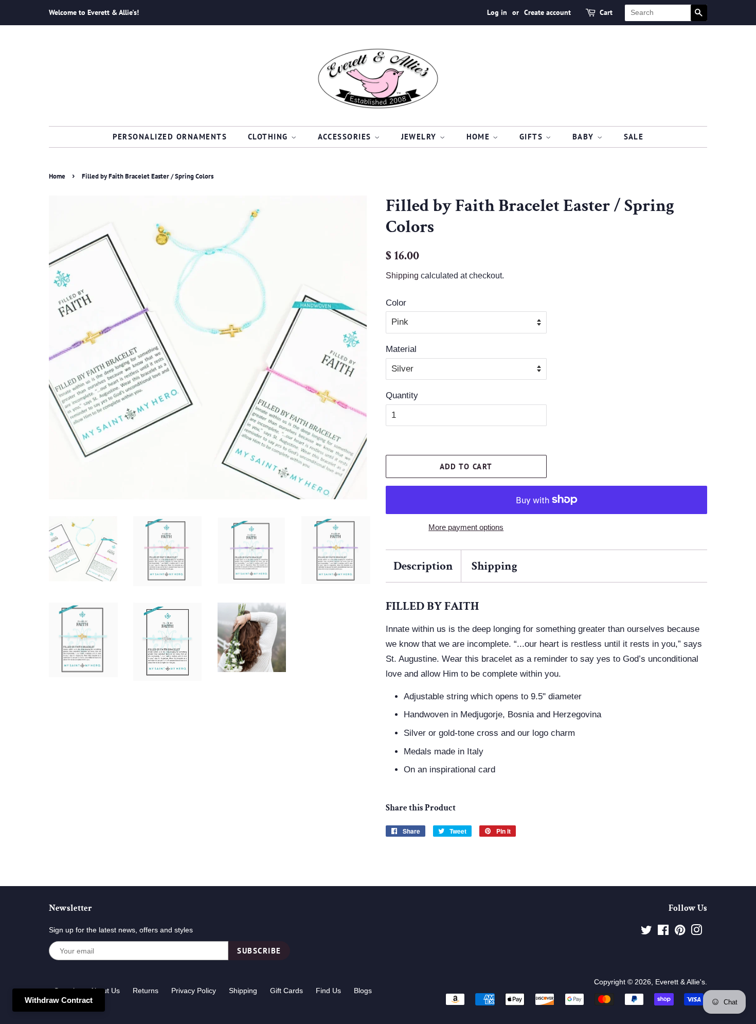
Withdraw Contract (59, 1000)
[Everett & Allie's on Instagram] (696, 932)
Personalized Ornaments (170, 137)
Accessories (346, 137)
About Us (105, 990)
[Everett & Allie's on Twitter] (646, 932)
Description (423, 566)
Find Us (328, 990)
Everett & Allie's (680, 982)
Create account (547, 12)
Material (401, 349)
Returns (145, 990)
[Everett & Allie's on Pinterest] (680, 932)
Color (396, 303)
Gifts (532, 137)
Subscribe (259, 951)
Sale (634, 137)
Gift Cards (286, 990)
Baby (584, 137)
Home (479, 137)
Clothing (269, 137)
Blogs (363, 990)
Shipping (402, 275)
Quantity (402, 395)
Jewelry (420, 137)
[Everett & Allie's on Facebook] (663, 932)
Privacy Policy (193, 990)
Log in (497, 12)
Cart (606, 12)
